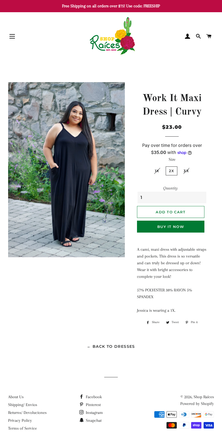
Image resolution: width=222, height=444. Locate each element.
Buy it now (170, 226)
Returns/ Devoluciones (27, 412)
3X (186, 171)
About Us (16, 396)
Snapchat (93, 420)
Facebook (93, 396)
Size (172, 159)
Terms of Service (22, 428)
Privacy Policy (20, 420)
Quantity (170, 188)
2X (171, 171)
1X (157, 171)
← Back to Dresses (111, 346)
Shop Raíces (204, 396)
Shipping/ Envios (22, 404)
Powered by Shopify (197, 403)
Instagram (94, 412)
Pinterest (93, 404)
